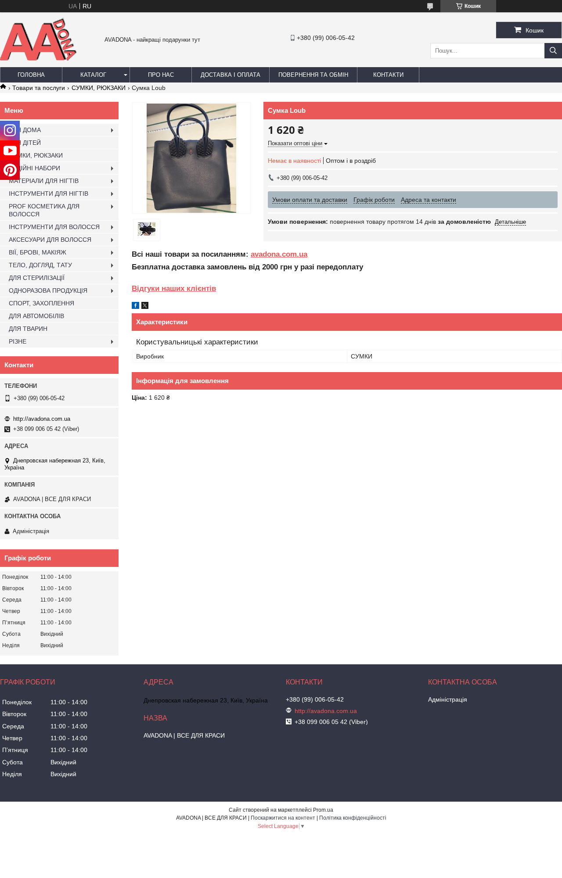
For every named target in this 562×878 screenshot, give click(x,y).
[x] (144, 306)
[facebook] (135, 306)
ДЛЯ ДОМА (25, 129)
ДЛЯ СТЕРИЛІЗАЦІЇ (37, 277)
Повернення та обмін (313, 75)
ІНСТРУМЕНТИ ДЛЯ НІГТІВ (48, 193)
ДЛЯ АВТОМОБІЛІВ (36, 315)
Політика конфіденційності (352, 818)
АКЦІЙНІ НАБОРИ (34, 168)
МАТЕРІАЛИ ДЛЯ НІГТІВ (44, 180)
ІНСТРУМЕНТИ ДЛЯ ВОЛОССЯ (54, 226)
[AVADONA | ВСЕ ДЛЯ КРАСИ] (38, 58)
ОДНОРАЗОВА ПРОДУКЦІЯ (48, 290)
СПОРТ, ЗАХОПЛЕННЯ (41, 303)
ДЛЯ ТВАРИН (28, 328)
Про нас (161, 75)
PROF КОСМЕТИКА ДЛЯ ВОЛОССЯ (44, 210)
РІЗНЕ (17, 341)
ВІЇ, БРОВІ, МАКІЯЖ (37, 252)
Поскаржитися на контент (283, 818)
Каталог (93, 75)
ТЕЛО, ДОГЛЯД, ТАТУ (40, 265)
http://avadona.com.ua (41, 419)
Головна (31, 75)
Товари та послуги (38, 87)
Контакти (388, 75)
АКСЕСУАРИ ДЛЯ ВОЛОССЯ (50, 239)
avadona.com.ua (279, 254)
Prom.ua (323, 810)
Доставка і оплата (230, 75)
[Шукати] (553, 50)
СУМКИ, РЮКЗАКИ (99, 87)
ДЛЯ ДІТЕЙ (25, 142)
